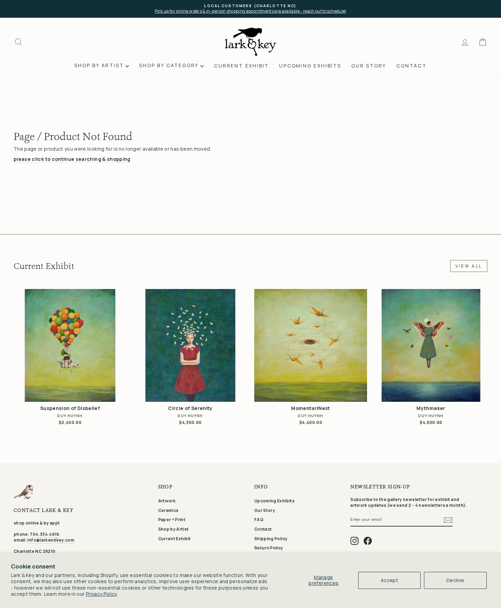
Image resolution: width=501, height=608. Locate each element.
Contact (411, 65)
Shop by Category (169, 65)
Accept (389, 580)
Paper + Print (172, 519)
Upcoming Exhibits (310, 65)
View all (468, 266)
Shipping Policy (270, 539)
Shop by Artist (99, 65)
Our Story (368, 65)
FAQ (258, 519)
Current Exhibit (241, 65)
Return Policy (268, 548)
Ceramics (168, 510)
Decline (455, 580)
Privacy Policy (101, 594)
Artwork (167, 501)
